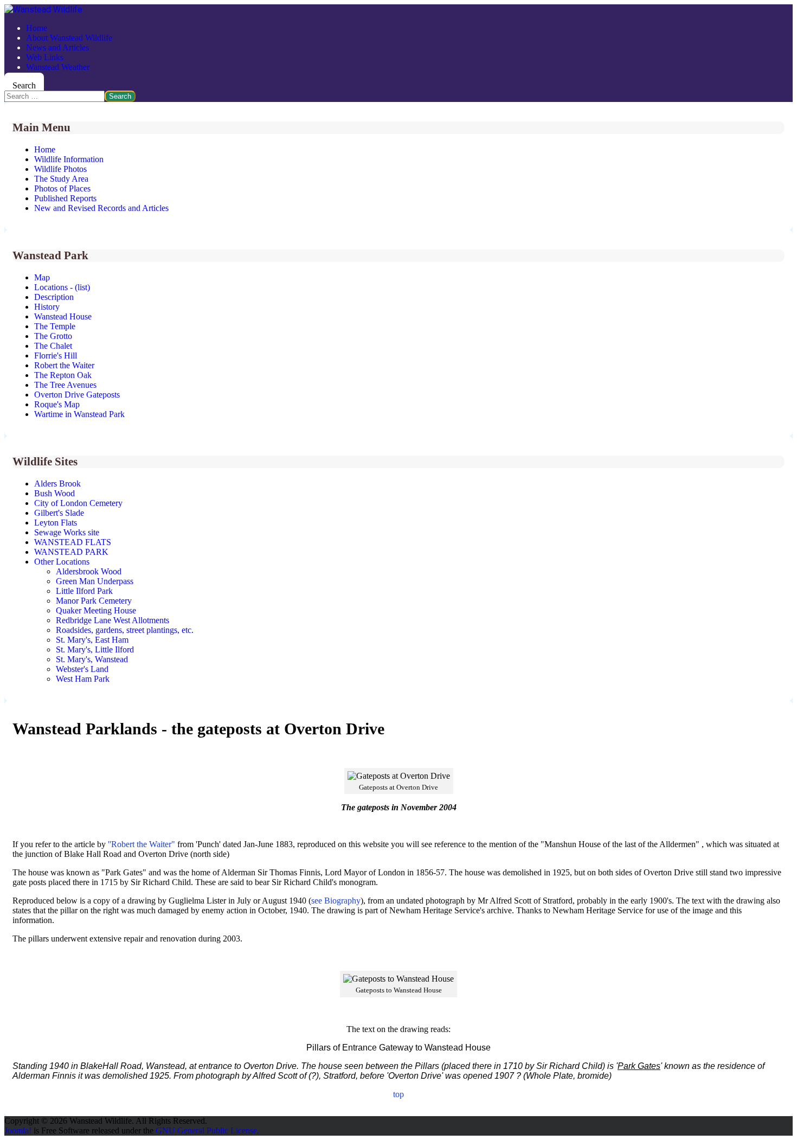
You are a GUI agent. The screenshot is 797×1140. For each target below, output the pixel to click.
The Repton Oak (63, 375)
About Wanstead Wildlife (69, 37)
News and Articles (57, 47)
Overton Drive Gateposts (77, 394)
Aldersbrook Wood (88, 571)
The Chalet (53, 345)
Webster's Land (82, 669)
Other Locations (61, 561)
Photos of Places (62, 188)
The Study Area (61, 178)
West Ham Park (83, 678)
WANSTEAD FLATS (72, 542)
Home (36, 28)
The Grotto (53, 336)
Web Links (44, 57)
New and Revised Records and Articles (101, 208)
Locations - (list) (62, 287)
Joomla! (17, 1130)
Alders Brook (57, 483)
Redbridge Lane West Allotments (112, 620)
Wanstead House (63, 316)
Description (54, 297)
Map (42, 277)
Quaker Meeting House (96, 610)
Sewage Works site (66, 532)
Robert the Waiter (64, 365)
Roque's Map (57, 404)
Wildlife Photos (60, 169)
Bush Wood (54, 493)
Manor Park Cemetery (94, 600)
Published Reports (65, 198)
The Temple (54, 326)
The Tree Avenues (65, 384)
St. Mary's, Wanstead (92, 659)
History (47, 306)
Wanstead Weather (57, 67)
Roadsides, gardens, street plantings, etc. (125, 630)
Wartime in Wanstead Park (79, 414)
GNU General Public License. (207, 1130)
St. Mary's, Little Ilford (95, 649)
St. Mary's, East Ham (92, 639)
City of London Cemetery (78, 503)
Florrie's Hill (55, 355)
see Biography (336, 900)
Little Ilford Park (84, 590)
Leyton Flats (55, 522)
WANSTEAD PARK (71, 551)
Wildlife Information (69, 159)
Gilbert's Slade (59, 512)
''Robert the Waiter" (141, 844)
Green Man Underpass (94, 581)
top (398, 1094)
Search (24, 85)
